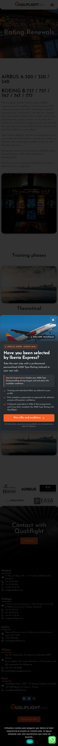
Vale (30, 741)
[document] (29, 373)
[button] (53, 320)
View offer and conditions (27, 418)
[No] (53, 735)
